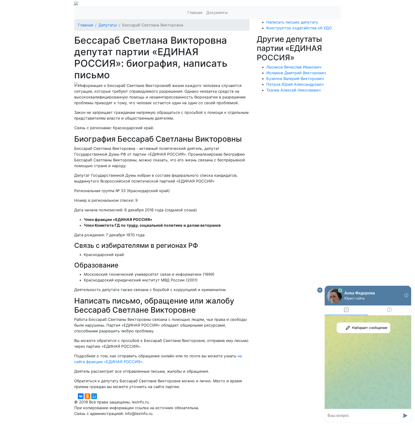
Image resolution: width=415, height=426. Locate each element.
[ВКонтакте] (81, 396)
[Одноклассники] (87, 396)
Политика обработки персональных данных (116, 419)
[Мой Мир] (94, 396)
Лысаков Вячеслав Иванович (293, 67)
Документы (217, 12)
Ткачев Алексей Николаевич (293, 90)
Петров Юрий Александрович (294, 84)
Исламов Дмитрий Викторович (296, 72)
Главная (194, 12)
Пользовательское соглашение (190, 419)
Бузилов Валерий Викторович (295, 78)
